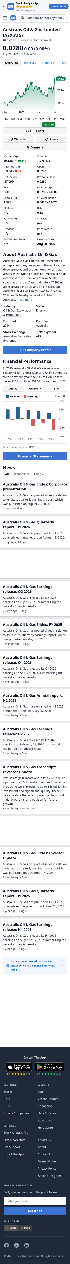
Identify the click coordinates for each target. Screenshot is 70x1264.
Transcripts (21, 474)
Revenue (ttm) (12, 166)
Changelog (45, 1106)
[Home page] (13, 18)
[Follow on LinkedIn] (26, 1245)
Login (41, 1092)
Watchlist (21, 139)
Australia (11, 40)
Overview (11, 63)
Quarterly (35, 388)
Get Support (12, 1147)
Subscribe (35, 1211)
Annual (13, 388)
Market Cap (11, 156)
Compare (37, 147)
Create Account (48, 1099)
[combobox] (43, 17)
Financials (29, 63)
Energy (41, 310)
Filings (38, 474)
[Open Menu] (5, 18)
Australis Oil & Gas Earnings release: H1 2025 (27, 927)
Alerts (54, 139)
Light (13, 1227)
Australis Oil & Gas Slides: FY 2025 (32, 624)
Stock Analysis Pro (16, 1133)
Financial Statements (35, 456)
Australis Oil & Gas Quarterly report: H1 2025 (28, 893)
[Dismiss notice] (3, 6)
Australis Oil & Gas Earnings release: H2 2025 (27, 731)
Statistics (48, 63)
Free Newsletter (14, 1140)
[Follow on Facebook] (6, 1245)
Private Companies (16, 1113)
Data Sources (47, 1113)
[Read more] (25, 300)
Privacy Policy (47, 1169)
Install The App (14, 1154)
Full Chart (37, 131)
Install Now (59, 6)
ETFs (7, 1106)
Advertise (44, 1120)
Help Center (46, 1128)
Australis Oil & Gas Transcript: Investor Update (29, 769)
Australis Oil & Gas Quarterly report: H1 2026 (28, 525)
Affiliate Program (49, 1176)
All (7, 474)
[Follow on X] (16, 1245)
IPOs (7, 1099)
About (42, 1147)
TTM (56, 388)
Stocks (8, 1092)
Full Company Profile (35, 350)
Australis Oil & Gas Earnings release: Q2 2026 (27, 589)
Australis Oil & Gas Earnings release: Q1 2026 (27, 660)
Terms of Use (47, 1161)
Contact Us (45, 1154)
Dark (27, 1227)
